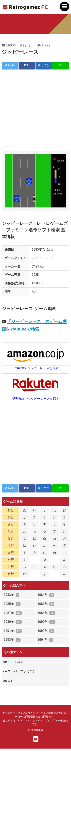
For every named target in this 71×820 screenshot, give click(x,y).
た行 (10, 531)
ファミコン (15, 661)
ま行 (10, 552)
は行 (10, 545)
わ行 (10, 574)
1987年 (12, 613)
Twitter (11, 65)
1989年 (12, 621)
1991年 (12, 630)
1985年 (11, 45)
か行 (10, 517)
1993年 (11, 639)
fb (27, 65)
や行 (10, 559)
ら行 (10, 566)
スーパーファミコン (21, 671)
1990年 (45, 621)
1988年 (45, 613)
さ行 (22, 45)
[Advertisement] (35, 110)
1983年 (11, 594)
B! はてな (43, 65)
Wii (9, 681)
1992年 (45, 630)
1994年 (44, 639)
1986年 (45, 603)
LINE (60, 65)
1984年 (45, 594)
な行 (10, 538)
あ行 (10, 510)
